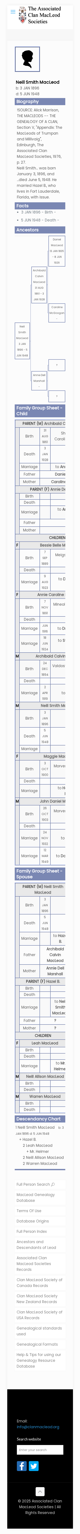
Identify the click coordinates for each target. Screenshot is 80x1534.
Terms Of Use (29, 1210)
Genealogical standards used (39, 1331)
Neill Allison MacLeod (45, 1076)
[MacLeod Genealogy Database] (40, 11)
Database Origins (33, 1221)
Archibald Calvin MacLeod (55, 954)
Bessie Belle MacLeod (59, 545)
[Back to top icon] (40, 1491)
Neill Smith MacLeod (59, 705)
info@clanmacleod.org (38, 1427)
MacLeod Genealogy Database (36, 1197)
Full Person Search (34, 1184)
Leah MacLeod (45, 1043)
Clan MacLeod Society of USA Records (40, 1315)
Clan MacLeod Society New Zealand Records (37, 1298)
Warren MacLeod (45, 1096)
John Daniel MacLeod (59, 801)
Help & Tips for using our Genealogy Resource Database (39, 1360)
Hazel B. (53, 981)
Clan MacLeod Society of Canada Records (40, 1282)
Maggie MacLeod (59, 756)
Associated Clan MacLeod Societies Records (34, 1263)
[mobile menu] (13, 11)
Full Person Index (32, 1231)
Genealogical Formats (37, 1344)
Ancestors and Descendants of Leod (36, 1244)
